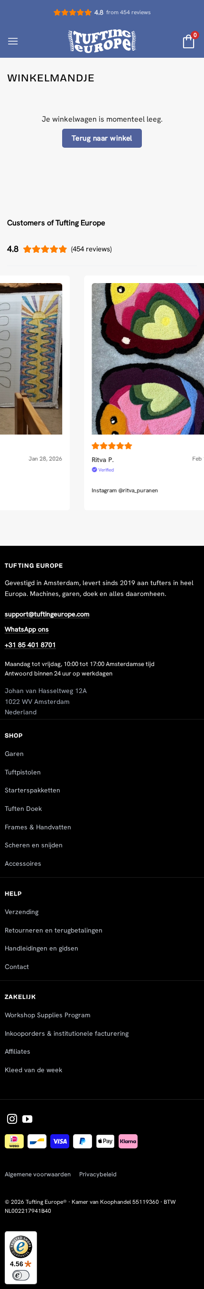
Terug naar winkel (102, 138)
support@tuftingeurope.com (47, 614)
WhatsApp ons (27, 629)
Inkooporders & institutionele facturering (67, 1033)
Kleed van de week (33, 1070)
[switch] (20, 1275)
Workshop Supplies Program (48, 1015)
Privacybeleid (98, 1174)
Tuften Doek (23, 808)
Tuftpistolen (23, 772)
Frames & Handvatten (38, 827)
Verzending (21, 911)
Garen (14, 753)
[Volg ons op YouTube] (27, 1119)
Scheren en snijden (34, 845)
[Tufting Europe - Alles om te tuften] (102, 41)
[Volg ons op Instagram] (12, 1119)
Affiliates (17, 1051)
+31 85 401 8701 (30, 644)
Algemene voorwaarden (38, 1174)
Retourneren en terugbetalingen (53, 930)
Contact (17, 966)
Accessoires (23, 863)
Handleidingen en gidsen (41, 948)
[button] (13, 41)
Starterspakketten (32, 790)
